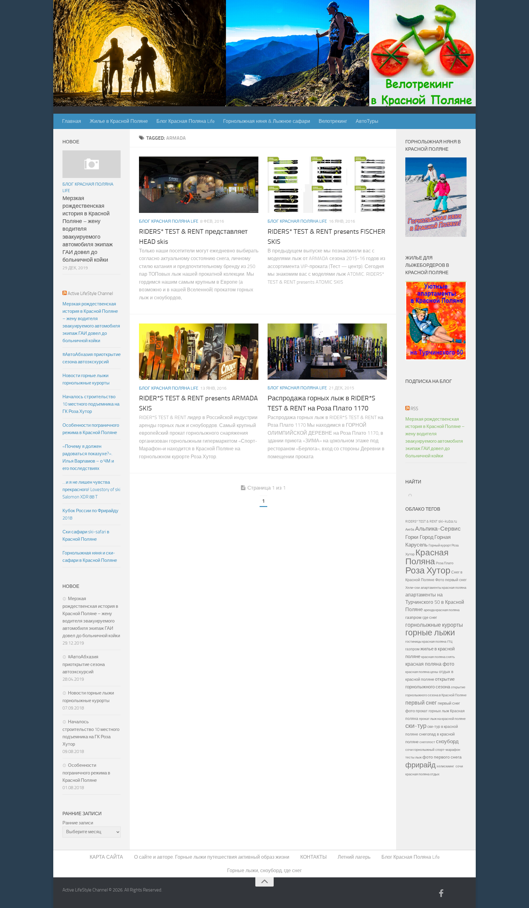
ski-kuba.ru (447, 521)
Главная (71, 121)
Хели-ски (412, 587)
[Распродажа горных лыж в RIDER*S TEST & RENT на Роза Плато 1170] (327, 351)
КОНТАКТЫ (313, 857)
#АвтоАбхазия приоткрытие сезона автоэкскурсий (91, 358)
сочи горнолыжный (419, 749)
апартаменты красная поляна (443, 587)
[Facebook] (441, 894)
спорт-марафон (447, 749)
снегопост (427, 742)
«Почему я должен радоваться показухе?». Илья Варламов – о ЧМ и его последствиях (88, 457)
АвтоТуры (367, 121)
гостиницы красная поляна (425, 641)
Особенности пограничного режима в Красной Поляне (90, 428)
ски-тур (415, 725)
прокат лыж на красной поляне (442, 719)
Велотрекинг (333, 121)
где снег (429, 617)
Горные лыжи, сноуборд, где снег (264, 870)
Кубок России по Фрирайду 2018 (90, 514)
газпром (413, 617)
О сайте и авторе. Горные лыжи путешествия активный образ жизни (211, 857)
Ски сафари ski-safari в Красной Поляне (85, 535)
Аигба (409, 530)
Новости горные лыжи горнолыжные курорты (86, 379)
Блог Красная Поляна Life (185, 121)
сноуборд (447, 741)
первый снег (421, 702)
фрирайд (420, 765)
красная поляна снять (438, 657)
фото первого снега (442, 757)
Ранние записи (77, 823)
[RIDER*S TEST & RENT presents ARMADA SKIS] (198, 351)
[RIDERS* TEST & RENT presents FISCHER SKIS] (327, 185)
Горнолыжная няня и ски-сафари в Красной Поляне (89, 556)
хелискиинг (445, 766)
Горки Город (419, 537)
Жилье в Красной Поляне (119, 121)
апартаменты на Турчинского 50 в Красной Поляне (434, 602)
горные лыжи (430, 632)
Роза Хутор (427, 570)
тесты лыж (413, 757)
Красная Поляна (426, 556)
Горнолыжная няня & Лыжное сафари (266, 121)
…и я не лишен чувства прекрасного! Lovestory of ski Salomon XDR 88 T (91, 489)
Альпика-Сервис (438, 528)
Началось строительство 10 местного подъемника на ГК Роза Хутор (90, 404)
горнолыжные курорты (434, 625)
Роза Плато (444, 563)
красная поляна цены (421, 672)
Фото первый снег (451, 580)
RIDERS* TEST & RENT (421, 521)
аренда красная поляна (442, 610)
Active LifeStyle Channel (90, 293)
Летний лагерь (354, 857)
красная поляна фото (429, 664)
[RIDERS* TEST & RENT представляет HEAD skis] (198, 185)
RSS (414, 408)
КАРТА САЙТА (106, 857)
